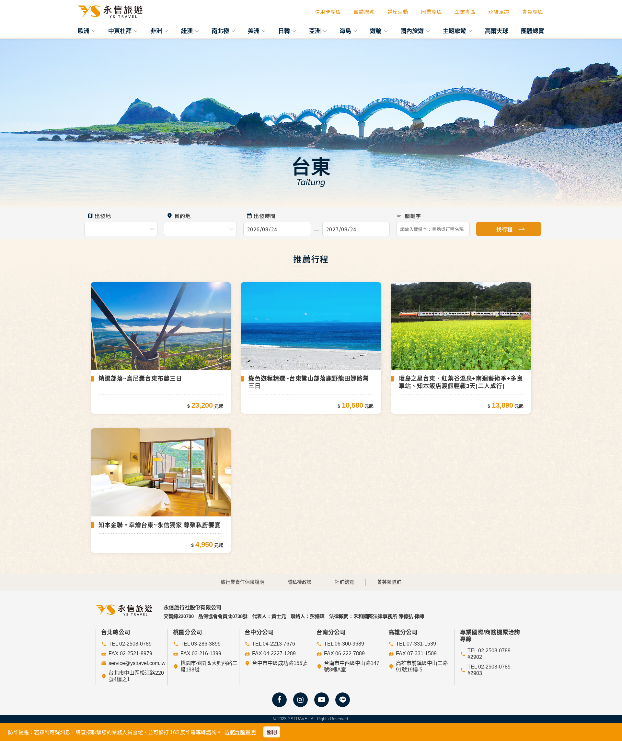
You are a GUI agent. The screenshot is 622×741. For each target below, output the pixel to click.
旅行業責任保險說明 (242, 582)
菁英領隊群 (389, 582)
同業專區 (431, 11)
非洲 (157, 31)
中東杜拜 (120, 31)
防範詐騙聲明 (240, 732)
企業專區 (465, 11)
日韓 (285, 31)
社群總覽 (344, 582)
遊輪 (376, 31)
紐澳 (187, 31)
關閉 (272, 732)
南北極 (221, 31)
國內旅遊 (412, 31)
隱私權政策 (299, 582)
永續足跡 (499, 11)
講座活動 (397, 11)
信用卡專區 (328, 11)
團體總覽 (364, 11)
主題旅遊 (455, 31)
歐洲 (84, 31)
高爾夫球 (496, 31)
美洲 (254, 31)
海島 (346, 31)
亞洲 (315, 31)
